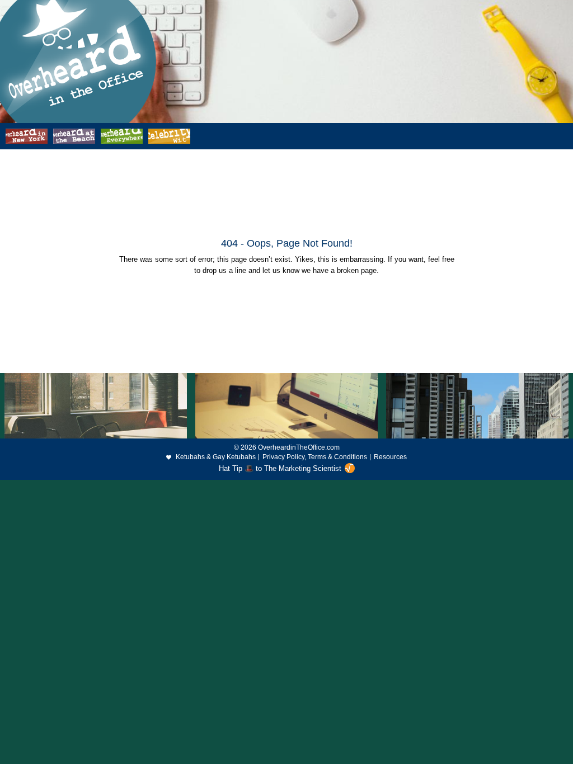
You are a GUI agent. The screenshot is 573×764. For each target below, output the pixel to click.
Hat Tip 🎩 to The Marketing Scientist (280, 468)
